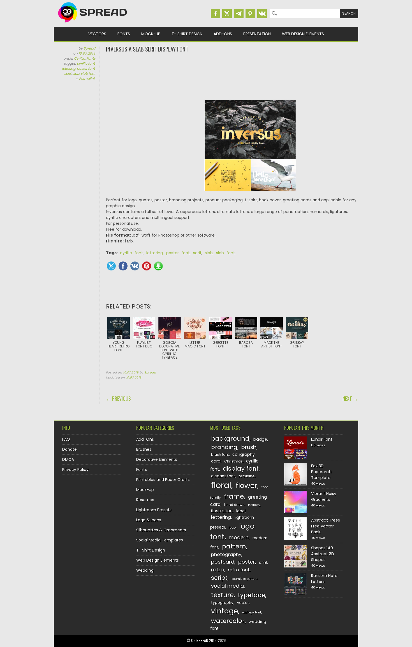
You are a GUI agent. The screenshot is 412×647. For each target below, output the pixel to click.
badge (260, 439)
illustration (222, 511)
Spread (89, 48)
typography (222, 602)
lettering (68, 68)
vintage (224, 611)
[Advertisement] (232, 75)
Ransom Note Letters (324, 578)
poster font (86, 68)
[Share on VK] (134, 265)
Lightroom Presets (154, 510)
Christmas (233, 461)
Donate (69, 449)
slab (75, 73)
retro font (239, 570)
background (230, 438)
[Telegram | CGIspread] (239, 13)
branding (224, 447)
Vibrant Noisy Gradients (323, 496)
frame (234, 496)
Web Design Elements (303, 34)
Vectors (97, 34)
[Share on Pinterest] (146, 265)
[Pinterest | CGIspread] (250, 13)
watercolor (228, 620)
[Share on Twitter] (111, 265)
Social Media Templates (159, 540)
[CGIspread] (93, 24)
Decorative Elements (156, 459)
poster (246, 561)
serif (67, 73)
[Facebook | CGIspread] (215, 13)
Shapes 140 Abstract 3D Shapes (322, 553)
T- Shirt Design (187, 34)
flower (246, 485)
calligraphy (243, 454)
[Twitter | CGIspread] (227, 13)
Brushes (143, 449)
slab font (88, 73)
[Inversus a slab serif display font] (250, 148)
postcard (222, 561)
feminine (247, 476)
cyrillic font (86, 63)
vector (243, 602)
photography (226, 554)
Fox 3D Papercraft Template (321, 471)
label (241, 511)
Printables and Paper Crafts (163, 479)
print (263, 562)
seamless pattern (245, 579)
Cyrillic (79, 58)
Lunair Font (321, 439)
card (216, 461)
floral (221, 485)
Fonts (123, 34)
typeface (251, 595)
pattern (234, 546)
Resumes (145, 500)
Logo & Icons (148, 520)
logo (232, 527)
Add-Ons (223, 34)
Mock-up (150, 34)
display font (241, 468)
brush (248, 447)
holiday (254, 505)
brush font (220, 454)
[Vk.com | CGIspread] (262, 13)
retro (217, 569)
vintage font (251, 612)
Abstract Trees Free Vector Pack (325, 526)
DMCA (68, 459)
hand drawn (234, 505)
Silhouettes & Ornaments (161, 530)
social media (227, 585)
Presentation (257, 34)
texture (222, 594)
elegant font (223, 476)
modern (239, 537)
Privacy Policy (75, 469)
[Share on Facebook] (123, 265)
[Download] (158, 265)
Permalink (87, 78)
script (219, 578)
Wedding (145, 570)
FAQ (66, 439)
